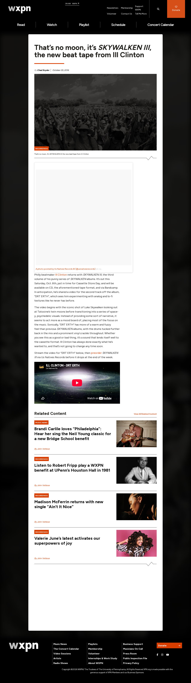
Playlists (93, 644)
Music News (60, 644)
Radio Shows (60, 663)
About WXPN (95, 663)
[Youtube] (167, 655)
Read (21, 24)
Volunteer (111, 14)
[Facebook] (157, 655)
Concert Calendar (160, 24)
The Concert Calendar (66, 648)
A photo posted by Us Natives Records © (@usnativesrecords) (66, 269)
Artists (57, 658)
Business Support (133, 644)
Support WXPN (139, 8)
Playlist (84, 24)
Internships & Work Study (102, 658)
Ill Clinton (61, 274)
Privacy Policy (131, 663)
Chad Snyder (43, 70)
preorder (96, 353)
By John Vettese (42, 449)
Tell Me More (141, 14)
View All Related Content (145, 414)
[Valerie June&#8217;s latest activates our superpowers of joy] (136, 543)
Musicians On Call (133, 648)
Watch (52, 24)
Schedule (118, 24)
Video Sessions (62, 653)
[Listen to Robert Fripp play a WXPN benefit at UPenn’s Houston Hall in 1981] (136, 470)
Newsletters (112, 8)
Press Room (130, 653)
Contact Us (126, 14)
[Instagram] (162, 655)
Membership (127, 8)
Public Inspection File (135, 658)
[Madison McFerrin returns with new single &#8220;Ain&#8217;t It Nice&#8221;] (136, 506)
